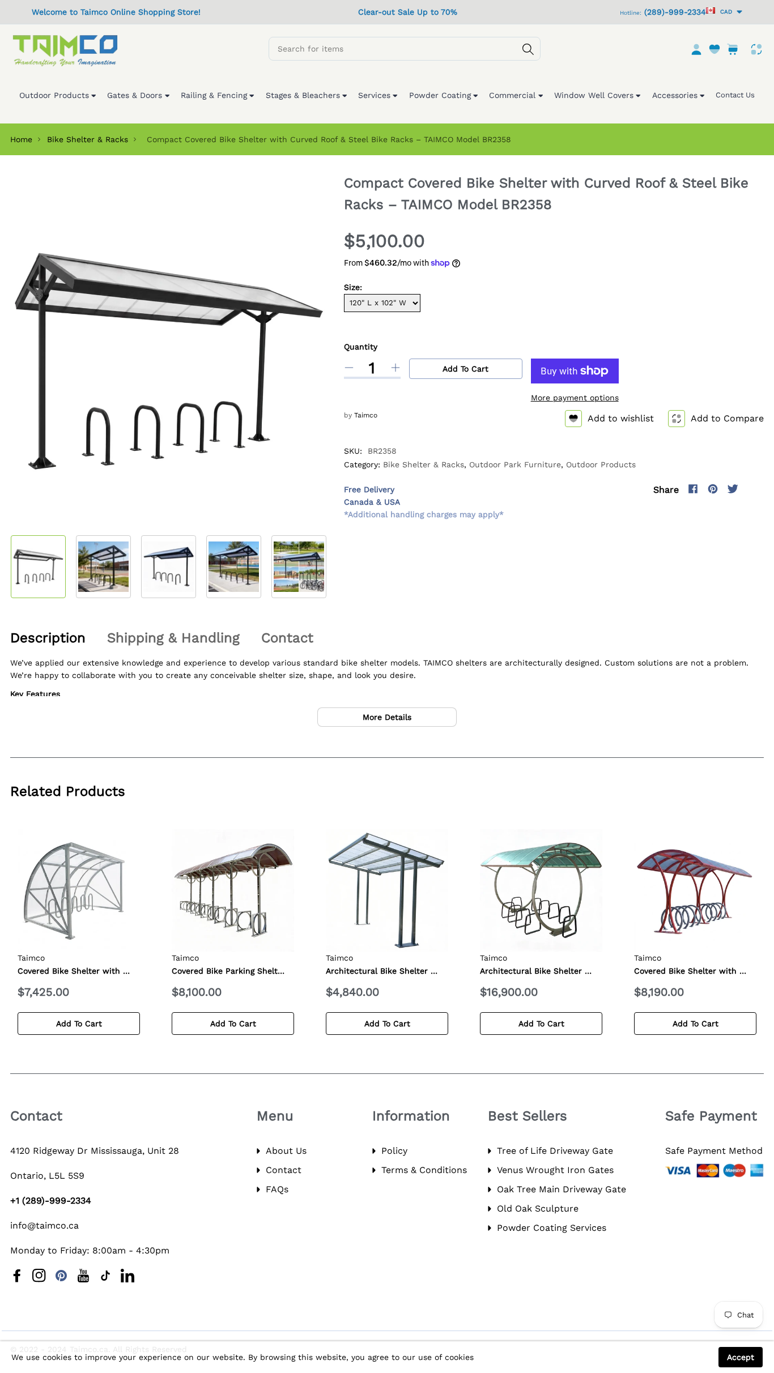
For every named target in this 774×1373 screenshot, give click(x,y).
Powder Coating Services (551, 1227)
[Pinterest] (712, 488)
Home (21, 139)
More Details (387, 717)
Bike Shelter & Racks (87, 139)
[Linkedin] (127, 1275)
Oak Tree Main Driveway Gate (561, 1189)
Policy (394, 1150)
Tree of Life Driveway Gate (555, 1150)
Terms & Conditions (424, 1170)
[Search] (528, 49)
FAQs (277, 1189)
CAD (724, 11)
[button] (309, 565)
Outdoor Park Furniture (515, 464)
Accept (740, 1357)
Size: (353, 287)
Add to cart (465, 368)
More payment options (575, 397)
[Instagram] (752, 488)
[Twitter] (732, 488)
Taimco (365, 415)
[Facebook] (693, 488)
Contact (283, 1170)
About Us (286, 1150)
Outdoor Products (601, 464)
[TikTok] (105, 1275)
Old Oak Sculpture (538, 1208)
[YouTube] (83, 1275)
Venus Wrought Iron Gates (555, 1170)
